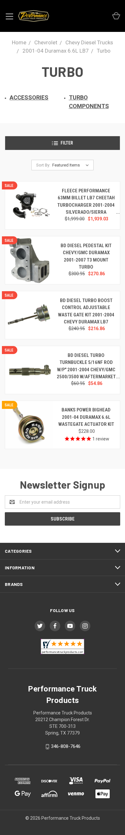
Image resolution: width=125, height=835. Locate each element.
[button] (62, 143)
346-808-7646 (65, 746)
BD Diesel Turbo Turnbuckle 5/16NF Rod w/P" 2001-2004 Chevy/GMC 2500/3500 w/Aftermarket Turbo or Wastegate (86, 369)
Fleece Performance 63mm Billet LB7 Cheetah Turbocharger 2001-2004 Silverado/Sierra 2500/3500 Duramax (86, 205)
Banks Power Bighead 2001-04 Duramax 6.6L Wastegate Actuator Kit (86, 417)
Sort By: (43, 165)
